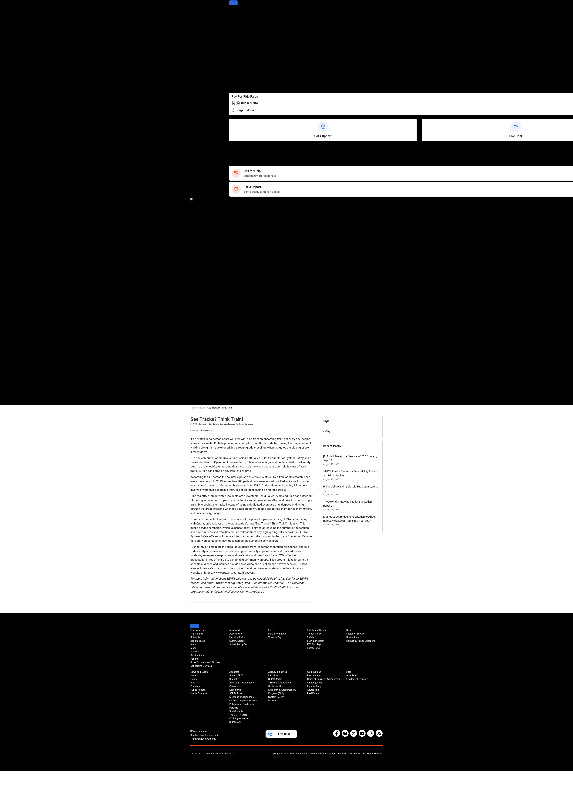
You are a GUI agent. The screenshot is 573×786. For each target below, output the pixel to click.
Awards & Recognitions (243, 282)
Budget (233, 278)
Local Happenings (240, 258)
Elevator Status (237, 637)
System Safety (238, 358)
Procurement (237, 370)
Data (232, 395)
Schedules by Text (240, 71)
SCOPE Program (238, 213)
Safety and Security (240, 201)
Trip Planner (236, 15)
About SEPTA (237, 274)
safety (326, 431)
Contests (234, 262)
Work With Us (237, 366)
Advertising (236, 387)
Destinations (236, 39)
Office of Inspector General (245, 302)
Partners (234, 310)
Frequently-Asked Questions (360, 640)
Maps (232, 31)
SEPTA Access (238, 67)
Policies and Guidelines (242, 306)
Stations (234, 35)
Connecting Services (241, 51)
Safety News (236, 221)
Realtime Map (237, 23)
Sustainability (237, 346)
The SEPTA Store (239, 318)
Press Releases (207, 430)
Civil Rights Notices (240, 322)
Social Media (236, 314)
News (232, 229)
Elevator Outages (239, 63)
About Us (234, 270)
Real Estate (236, 391)
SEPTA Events (237, 254)
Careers (234, 286)
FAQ (231, 160)
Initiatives (235, 334)
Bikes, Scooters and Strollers (246, 47)
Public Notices (237, 241)
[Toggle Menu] (233, 2)
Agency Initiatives (239, 330)
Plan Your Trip (237, 11)
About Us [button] (234, 671)
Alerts (232, 27)
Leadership (235, 290)
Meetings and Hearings (243, 298)
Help (232, 148)
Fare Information (239, 79)
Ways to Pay (236, 83)
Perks (232, 87)
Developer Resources (241, 403)
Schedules (235, 19)
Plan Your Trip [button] (197, 630)
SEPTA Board (237, 294)
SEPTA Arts (236, 326)
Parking (233, 43)
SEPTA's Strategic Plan (242, 342)
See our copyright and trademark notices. (339, 753)
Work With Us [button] (314, 671)
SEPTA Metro (237, 338)
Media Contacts (238, 245)
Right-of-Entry (237, 382)
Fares (232, 75)
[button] (281, 734)
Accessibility (236, 59)
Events (193, 679)
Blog (231, 237)
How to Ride (236, 156)
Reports (233, 362)
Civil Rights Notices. (372, 753)
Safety (233, 164)
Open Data (235, 399)
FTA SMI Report (238, 217)
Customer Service (239, 152)
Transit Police (237, 205)
